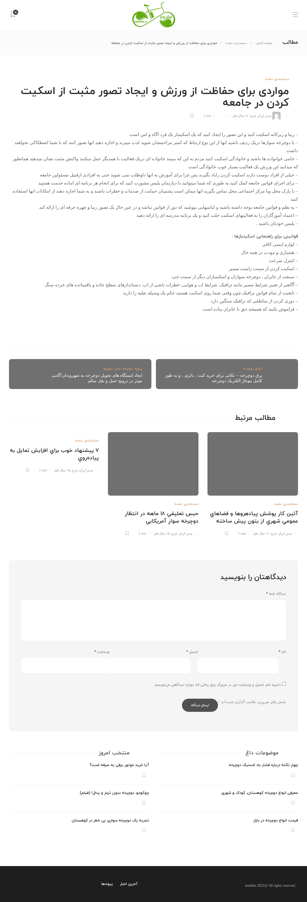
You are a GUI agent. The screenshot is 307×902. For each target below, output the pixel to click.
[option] (253, 483)
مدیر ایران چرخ (260, 115)
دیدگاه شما (276, 593)
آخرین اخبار (129, 884)
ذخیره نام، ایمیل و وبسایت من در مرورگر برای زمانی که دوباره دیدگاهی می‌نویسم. (217, 684)
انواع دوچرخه (252, 368)
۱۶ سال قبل (240, 115)
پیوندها (107, 884)
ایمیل (192, 652)
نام (282, 652)
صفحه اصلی (264, 43)
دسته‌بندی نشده (236, 43)
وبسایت (101, 652)
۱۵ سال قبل (162, 533)
